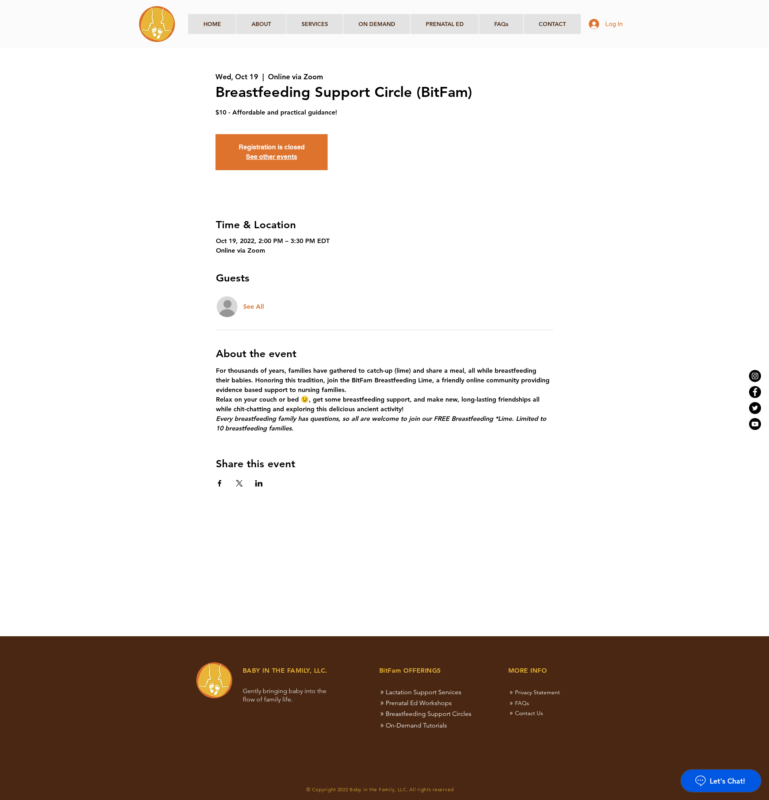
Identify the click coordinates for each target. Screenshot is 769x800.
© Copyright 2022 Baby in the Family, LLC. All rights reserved (380, 789)
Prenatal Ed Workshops (419, 703)
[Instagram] (755, 376)
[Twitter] (755, 408)
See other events (271, 157)
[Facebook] (755, 392)
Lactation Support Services (423, 692)
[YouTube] (755, 424)
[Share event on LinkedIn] (259, 483)
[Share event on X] (239, 483)
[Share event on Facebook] (219, 483)
